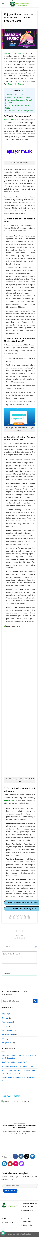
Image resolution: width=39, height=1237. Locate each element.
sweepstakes (6, 1043)
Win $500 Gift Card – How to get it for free (17, 1066)
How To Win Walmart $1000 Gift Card (15, 1062)
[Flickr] (15, 1163)
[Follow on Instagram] (21, 1156)
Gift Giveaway (7, 1030)
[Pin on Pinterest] (25, 917)
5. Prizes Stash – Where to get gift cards (19, 111)
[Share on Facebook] (14, 917)
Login (35, 946)
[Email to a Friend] (21, 917)
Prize (3, 1039)
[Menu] (3, 3)
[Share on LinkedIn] (29, 917)
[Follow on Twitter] (32, 1156)
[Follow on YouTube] (10, 1163)
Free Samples (7, 1022)
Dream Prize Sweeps (16, 84)
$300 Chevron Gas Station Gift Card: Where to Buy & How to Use (19, 1056)
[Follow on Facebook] (15, 1156)
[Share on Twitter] (17, 917)
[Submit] (35, 1001)
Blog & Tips (6, 1014)
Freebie (4, 1026)
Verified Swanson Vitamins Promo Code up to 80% (18, 1078)
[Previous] (1, 1119)
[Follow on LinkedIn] (4, 1163)
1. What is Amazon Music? (14, 94)
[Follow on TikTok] (26, 1156)
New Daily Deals (8, 1034)
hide (23, 90)
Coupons (5, 1018)
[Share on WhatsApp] (10, 917)
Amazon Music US (12, 53)
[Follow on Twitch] (21, 1163)
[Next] (38, 1119)
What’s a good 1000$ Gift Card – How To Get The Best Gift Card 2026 (18, 1071)
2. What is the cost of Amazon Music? (18, 97)
